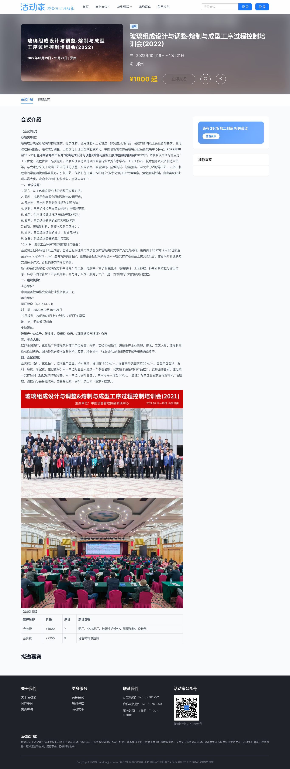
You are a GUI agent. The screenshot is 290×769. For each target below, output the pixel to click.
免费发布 (163, 6)
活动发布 (78, 709)
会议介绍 (27, 99)
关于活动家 (28, 697)
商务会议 (101, 6)
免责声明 (27, 709)
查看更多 (211, 136)
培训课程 (123, 6)
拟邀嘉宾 (44, 99)
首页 (86, 6)
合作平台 (27, 703)
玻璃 (24, 143)
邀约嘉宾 (145, 6)
